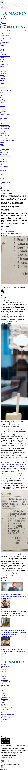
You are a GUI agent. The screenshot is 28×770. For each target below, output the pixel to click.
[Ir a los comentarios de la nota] (4, 291)
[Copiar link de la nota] (2, 295)
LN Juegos (2, 106)
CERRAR (2, 1)
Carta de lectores (4, 139)
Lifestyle (10, 193)
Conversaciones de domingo (8, 140)
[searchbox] (13, 30)
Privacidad (10, 757)
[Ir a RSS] (2, 735)
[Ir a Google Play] (5, 740)
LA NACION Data (4, 42)
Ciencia (2, 80)
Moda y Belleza (4, 118)
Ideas (1, 144)
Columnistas (3, 89)
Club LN (4, 23)
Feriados (2, 113)
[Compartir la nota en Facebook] (2, 298)
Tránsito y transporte (5, 39)
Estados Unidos (4, 64)
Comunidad (3, 76)
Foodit (3, 21)
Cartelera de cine (4, 125)
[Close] (2, 655)
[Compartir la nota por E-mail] (5, 298)
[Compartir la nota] (2, 293)
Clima (1, 40)
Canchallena (3, 101)
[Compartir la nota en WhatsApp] (4, 293)
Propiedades (3, 54)
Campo (2, 52)
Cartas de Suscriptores (6, 90)
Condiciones (4, 757)
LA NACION (4, 193)
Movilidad (2, 57)
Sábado (2, 142)
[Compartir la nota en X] (4, 298)
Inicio (3, 16)
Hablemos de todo (5, 82)
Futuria (2, 49)
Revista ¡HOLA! (4, 151)
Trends (3, 579)
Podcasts (2, 116)
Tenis (1, 99)
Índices (2, 59)
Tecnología (3, 109)
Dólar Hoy (2, 51)
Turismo (2, 108)
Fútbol (1, 95)
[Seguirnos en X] (2, 726)
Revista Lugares (4, 152)
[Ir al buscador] (2, 10)
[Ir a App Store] (5, 743)
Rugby (1, 97)
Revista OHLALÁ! (4, 149)
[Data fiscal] (2, 767)
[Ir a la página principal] (14, 14)
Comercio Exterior (5, 56)
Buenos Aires (3, 70)
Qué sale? (2, 123)
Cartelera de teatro (5, 126)
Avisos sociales (4, 137)
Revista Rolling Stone (5, 156)
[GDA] (5, 762)
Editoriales (3, 87)
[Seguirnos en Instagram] (2, 730)
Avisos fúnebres (4, 135)
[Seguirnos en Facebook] (2, 722)
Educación (3, 73)
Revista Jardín (3, 158)
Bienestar (2, 78)
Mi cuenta (4, 25)
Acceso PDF (3, 132)
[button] (14, 108)
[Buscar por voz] (25, 30)
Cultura (2, 75)
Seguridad (3, 71)
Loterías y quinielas (5, 114)
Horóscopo (3, 111)
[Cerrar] (24, 28)
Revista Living (3, 154)
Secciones (4, 18)
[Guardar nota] (2, 291)
